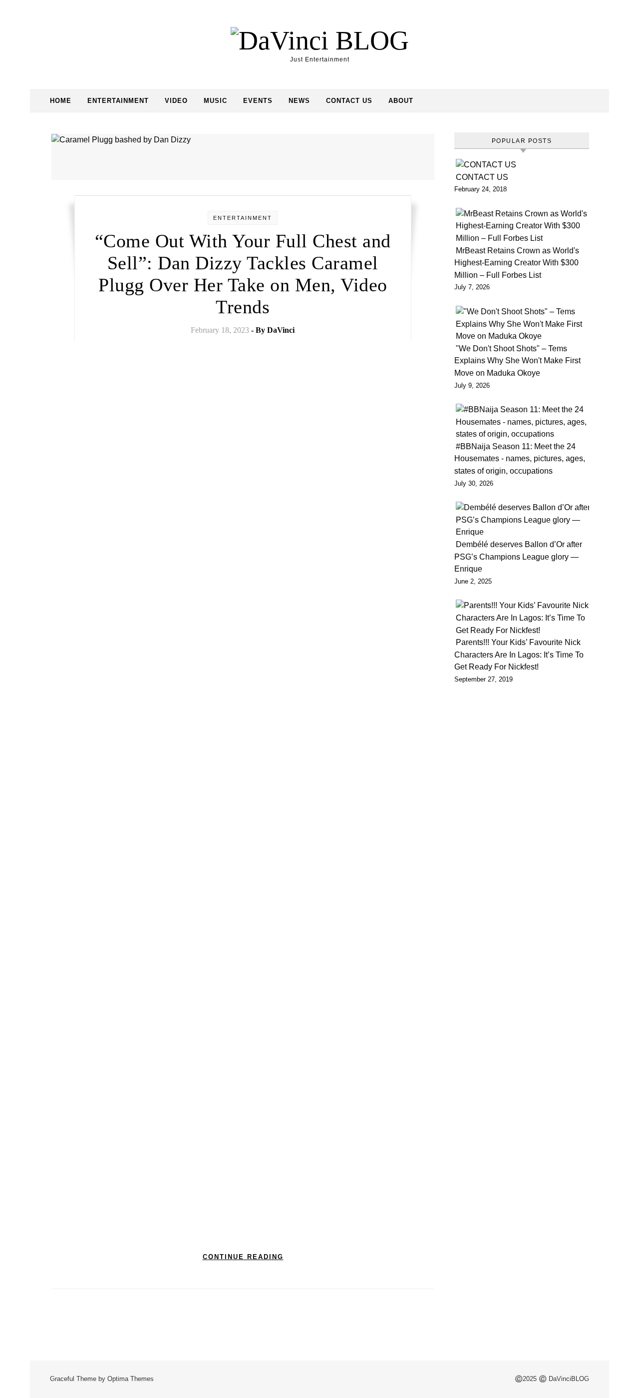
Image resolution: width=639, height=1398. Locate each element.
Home (60, 100)
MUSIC (215, 100)
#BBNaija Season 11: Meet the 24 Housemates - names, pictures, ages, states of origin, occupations (519, 458)
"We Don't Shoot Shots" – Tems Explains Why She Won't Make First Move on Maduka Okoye (517, 360)
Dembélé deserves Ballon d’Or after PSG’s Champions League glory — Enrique (518, 556)
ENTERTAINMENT (118, 100)
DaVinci (281, 330)
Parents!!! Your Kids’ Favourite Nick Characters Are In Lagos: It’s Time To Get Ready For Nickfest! (519, 654)
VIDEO (176, 100)
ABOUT (400, 100)
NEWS (299, 100)
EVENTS (258, 100)
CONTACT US (349, 100)
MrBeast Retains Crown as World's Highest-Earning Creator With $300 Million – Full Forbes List (516, 262)
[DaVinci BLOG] (320, 40)
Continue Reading (243, 1257)
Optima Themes (130, 1379)
